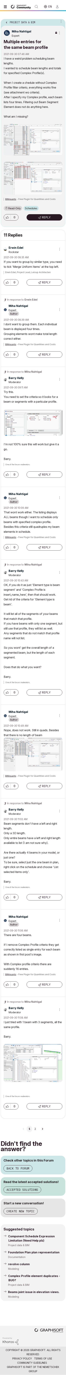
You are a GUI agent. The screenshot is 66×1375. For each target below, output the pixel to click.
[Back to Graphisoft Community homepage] (21, 6)
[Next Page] (42, 1129)
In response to (22, 299)
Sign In (58, 7)
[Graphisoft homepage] (48, 1331)
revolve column (19, 1264)
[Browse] (6, 6)
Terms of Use (43, 1358)
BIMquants (10, 199)
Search (36, 6)
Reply (46, 217)
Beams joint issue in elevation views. (33, 1292)
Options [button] (60, 21)
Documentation (17, 1256)
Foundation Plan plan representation (33, 1252)
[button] (7, 217)
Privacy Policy (22, 1358)
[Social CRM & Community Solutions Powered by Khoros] (10, 1340)
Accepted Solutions (22, 1189)
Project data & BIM (18, 1245)
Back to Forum (18, 1168)
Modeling (13, 1268)
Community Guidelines (32, 1362)
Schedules (31, 208)
